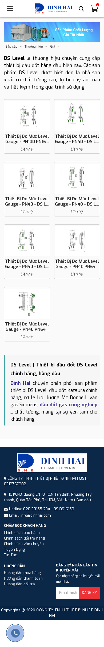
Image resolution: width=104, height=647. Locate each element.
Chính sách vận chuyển (24, 543)
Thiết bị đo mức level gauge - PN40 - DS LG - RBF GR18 (77, 141)
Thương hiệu (35, 46)
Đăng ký (89, 592)
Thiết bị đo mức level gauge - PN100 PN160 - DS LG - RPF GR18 (27, 141)
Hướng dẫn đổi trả (19, 584)
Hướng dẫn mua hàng (22, 572)
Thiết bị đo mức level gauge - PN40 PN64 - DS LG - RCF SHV (27, 329)
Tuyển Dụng (14, 549)
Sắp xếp (12, 46)
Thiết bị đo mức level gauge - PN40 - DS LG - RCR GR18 (77, 204)
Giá (54, 46)
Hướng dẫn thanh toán (23, 578)
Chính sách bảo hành (22, 532)
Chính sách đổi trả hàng (24, 538)
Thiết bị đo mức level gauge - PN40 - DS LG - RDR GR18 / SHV (27, 266)
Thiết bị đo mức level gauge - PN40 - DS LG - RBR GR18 (27, 204)
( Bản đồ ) (82, 500)
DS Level (14, 58)
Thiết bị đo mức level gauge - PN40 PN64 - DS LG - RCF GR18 (77, 266)
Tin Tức (10, 555)
